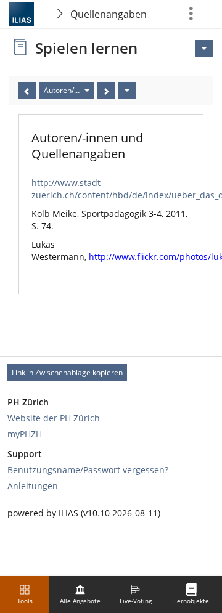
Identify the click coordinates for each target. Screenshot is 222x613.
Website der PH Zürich (53, 418)
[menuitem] (80, 594)
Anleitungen (32, 486)
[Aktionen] (127, 90)
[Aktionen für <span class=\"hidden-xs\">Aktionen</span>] (204, 48)
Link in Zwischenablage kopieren (67, 372)
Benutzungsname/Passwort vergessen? (87, 470)
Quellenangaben (108, 14)
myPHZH (24, 434)
